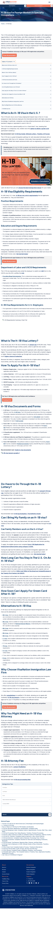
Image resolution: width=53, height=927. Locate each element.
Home (2, 23)
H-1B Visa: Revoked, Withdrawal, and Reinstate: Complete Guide (20, 828)
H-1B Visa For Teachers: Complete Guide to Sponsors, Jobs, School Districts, (23, 836)
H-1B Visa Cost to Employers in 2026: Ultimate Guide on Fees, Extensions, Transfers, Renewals (25, 844)
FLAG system (19, 421)
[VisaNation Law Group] (10, 2)
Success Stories (5, 874)
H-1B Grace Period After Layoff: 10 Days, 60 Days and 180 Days (19, 848)
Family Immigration (30, 874)
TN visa (5, 646)
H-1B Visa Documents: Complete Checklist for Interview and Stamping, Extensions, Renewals (25, 840)
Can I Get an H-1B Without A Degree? (12, 855)
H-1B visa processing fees (22, 779)
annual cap (33, 344)
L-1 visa (5, 638)
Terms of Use (5, 881)
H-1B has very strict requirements (27, 195)
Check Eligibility (12, 5)
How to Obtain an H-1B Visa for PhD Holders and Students (18, 827)
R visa (4, 658)
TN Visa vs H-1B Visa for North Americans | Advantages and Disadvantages (23, 823)
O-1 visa (5, 650)
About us (4, 867)
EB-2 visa (5, 621)
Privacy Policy (5, 883)
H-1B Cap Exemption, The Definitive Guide (27, 513)
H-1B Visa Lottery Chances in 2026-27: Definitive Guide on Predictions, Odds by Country (26, 834)
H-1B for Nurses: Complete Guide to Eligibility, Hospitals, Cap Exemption (22, 850)
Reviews (4, 869)
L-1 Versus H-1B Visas (8, 825)
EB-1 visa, (5, 615)
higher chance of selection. (13, 356)
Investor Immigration (30, 871)
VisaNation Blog (5, 878)
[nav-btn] (51, 2)
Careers (4, 871)
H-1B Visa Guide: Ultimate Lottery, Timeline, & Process (32, 134)
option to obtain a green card (39, 128)
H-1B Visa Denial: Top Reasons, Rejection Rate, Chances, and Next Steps (22, 842)
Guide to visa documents (23, 450)
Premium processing (23, 443)
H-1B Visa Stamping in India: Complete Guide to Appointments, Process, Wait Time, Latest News (27, 830)
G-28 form (17, 412)
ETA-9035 (37, 417)
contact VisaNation (19, 767)
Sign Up (4, 814)
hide (14, 61)
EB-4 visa (5, 633)
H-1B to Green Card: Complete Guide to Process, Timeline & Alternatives (22, 847)
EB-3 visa (5, 628)
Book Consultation (38, 5)
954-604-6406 (31, 881)
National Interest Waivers (23, 623)
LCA (23, 273)
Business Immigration (31, 867)
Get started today (22, 254)
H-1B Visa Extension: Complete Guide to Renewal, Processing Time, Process (23, 838)
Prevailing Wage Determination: (12, 276)
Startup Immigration (30, 869)
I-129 (42, 271)
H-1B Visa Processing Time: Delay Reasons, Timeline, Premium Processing (22, 833)
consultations (11, 695)
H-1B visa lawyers (13, 697)
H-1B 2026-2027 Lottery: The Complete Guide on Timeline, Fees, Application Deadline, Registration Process (26, 852)
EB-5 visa (5, 636)
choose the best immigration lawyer (30, 187)
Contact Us (30, 878)
